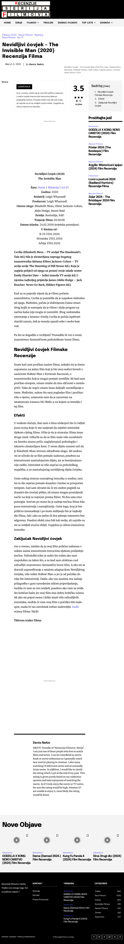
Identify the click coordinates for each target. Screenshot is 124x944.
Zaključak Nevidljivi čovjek (106, 104)
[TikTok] (104, 937)
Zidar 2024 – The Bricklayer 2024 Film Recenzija (101, 200)
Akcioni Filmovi (95, 144)
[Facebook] (5, 90)
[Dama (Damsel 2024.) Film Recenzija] (47, 840)
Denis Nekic (36, 64)
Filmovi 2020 (9, 35)
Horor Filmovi (25, 35)
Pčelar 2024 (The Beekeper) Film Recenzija (99, 151)
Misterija (54, 187)
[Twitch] (110, 937)
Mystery (38, 35)
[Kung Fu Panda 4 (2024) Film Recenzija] (77, 840)
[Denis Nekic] (22, 768)
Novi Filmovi (9, 37)
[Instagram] (99, 937)
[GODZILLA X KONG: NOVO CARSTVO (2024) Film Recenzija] (16, 840)
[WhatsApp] (5, 112)
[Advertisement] (49, 145)
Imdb (75, 606)
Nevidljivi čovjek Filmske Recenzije (104, 93)
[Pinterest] (5, 105)
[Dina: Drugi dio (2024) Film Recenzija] (107, 840)
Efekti (101, 98)
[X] (5, 97)
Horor (42, 187)
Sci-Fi (20, 37)
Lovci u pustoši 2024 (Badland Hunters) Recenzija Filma (101, 183)
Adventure (93, 126)
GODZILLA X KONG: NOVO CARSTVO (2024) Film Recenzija (104, 133)
